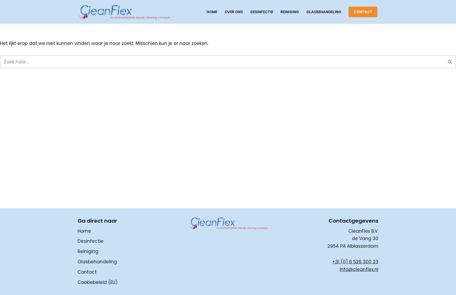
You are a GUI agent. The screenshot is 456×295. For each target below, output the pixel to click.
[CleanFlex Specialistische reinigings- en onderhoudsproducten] (124, 12)
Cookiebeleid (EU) (97, 282)
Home (212, 12)
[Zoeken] (450, 61)
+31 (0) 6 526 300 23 (355, 262)
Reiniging (290, 12)
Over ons (234, 12)
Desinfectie (261, 12)
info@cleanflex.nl (359, 269)
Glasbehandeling (323, 12)
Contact (363, 12)
